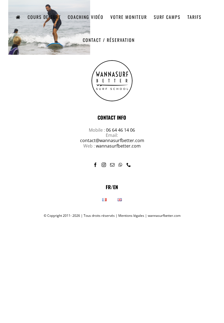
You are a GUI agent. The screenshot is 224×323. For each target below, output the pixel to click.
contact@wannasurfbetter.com (112, 140)
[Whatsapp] (120, 165)
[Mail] (112, 165)
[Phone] (128, 165)
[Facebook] (95, 165)
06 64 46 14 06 (120, 130)
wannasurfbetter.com (118, 146)
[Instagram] (104, 165)
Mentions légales (131, 215)
